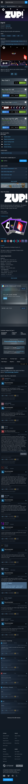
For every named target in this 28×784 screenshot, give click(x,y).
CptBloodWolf (7, 403)
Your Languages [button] (8, 368)
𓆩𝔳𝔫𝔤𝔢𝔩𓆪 (6, 467)
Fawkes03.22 (7, 378)
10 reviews (13, 379)
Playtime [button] (12, 361)
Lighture (6, 568)
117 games (6, 404)
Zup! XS (8, 92)
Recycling (17, 743)
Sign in (2, 69)
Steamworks (6, 740)
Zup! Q (11, 91)
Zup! (11, 120)
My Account (17, 759)
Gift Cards (5, 745)
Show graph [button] (22, 364)
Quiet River (8, 25)
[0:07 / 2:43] (14, 52)
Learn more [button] (23, 160)
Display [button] (18, 361)
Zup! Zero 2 (4, 123)
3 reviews (12, 524)
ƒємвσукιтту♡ (7, 618)
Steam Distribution (7, 743)
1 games (6, 428)
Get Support (17, 756)
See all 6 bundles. (5, 133)
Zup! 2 (14, 120)
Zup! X (4, 92)
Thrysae (6, 545)
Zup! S (15, 91)
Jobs (16, 738)
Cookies (4, 759)
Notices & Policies (7, 756)
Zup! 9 (21, 91)
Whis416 (6, 522)
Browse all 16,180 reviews (14, 717)
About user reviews (14, 333)
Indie (14, 35)
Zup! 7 (8, 121)
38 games (6, 620)
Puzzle (3, 35)
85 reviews (12, 404)
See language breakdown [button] (4, 333)
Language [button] (22, 358)
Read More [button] (23, 453)
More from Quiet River (13, 286)
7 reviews (6, 546)
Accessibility (6, 754)
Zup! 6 (4, 121)
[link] (14, 95)
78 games (6, 468)
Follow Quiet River (10, 294)
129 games (6, 570)
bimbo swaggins (8, 597)
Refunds (5, 761)
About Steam (6, 735)
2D (18, 35)
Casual (8, 35)
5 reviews (11, 428)
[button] (3, 6)
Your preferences (23, 333)
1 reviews (11, 497)
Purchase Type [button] (13, 358)
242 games (6, 379)
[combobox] (15, 2)
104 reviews (13, 570)
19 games (6, 524)
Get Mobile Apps (8, 779)
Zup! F (18, 91)
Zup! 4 (21, 120)
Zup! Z (20, 123)
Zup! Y (12, 92)
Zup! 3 (18, 120)
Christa (6, 426)
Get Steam (17, 751)
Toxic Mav (6, 495)
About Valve (17, 735)
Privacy (4, 751)
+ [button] (21, 35)
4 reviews (12, 468)
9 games (6, 497)
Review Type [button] (4, 358)
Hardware (17, 740)
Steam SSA (5, 738)
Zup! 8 (11, 121)
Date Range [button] (4, 361)
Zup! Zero (23, 121)
